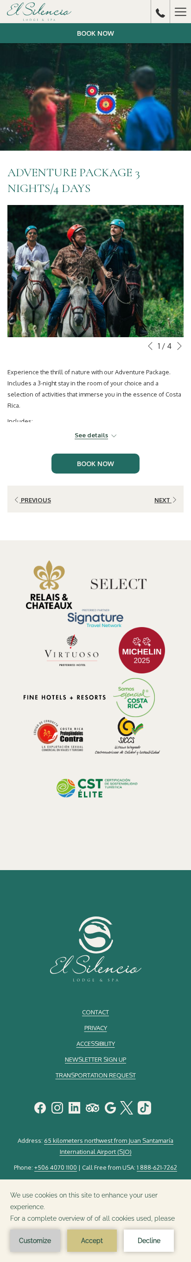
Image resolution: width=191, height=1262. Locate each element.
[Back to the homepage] (39, 11)
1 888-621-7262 (157, 1167)
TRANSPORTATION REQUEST (96, 1075)
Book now (95, 33)
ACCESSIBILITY (95, 1043)
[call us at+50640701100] (160, 12)
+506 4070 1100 (55, 1167)
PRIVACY (95, 1027)
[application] (95, 1220)
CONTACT (95, 1012)
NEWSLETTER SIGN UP (95, 1059)
